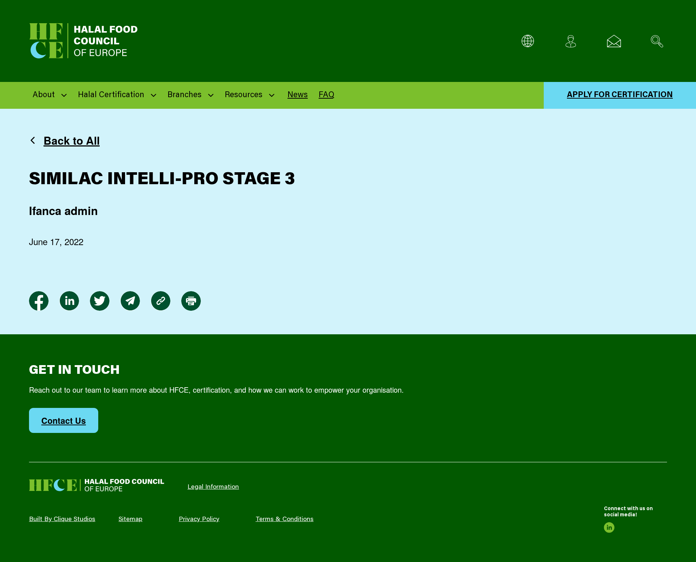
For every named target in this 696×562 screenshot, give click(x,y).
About (44, 95)
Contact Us (63, 420)
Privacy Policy (199, 519)
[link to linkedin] (69, 301)
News (297, 95)
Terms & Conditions (285, 519)
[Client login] (571, 41)
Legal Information (213, 487)
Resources (243, 95)
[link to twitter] (99, 301)
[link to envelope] (130, 301)
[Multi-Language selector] (528, 41)
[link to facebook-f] (39, 301)
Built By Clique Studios (62, 519)
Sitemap (130, 519)
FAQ (326, 95)
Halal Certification (111, 95)
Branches (184, 95)
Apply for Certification (620, 95)
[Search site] (657, 41)
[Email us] (614, 41)
